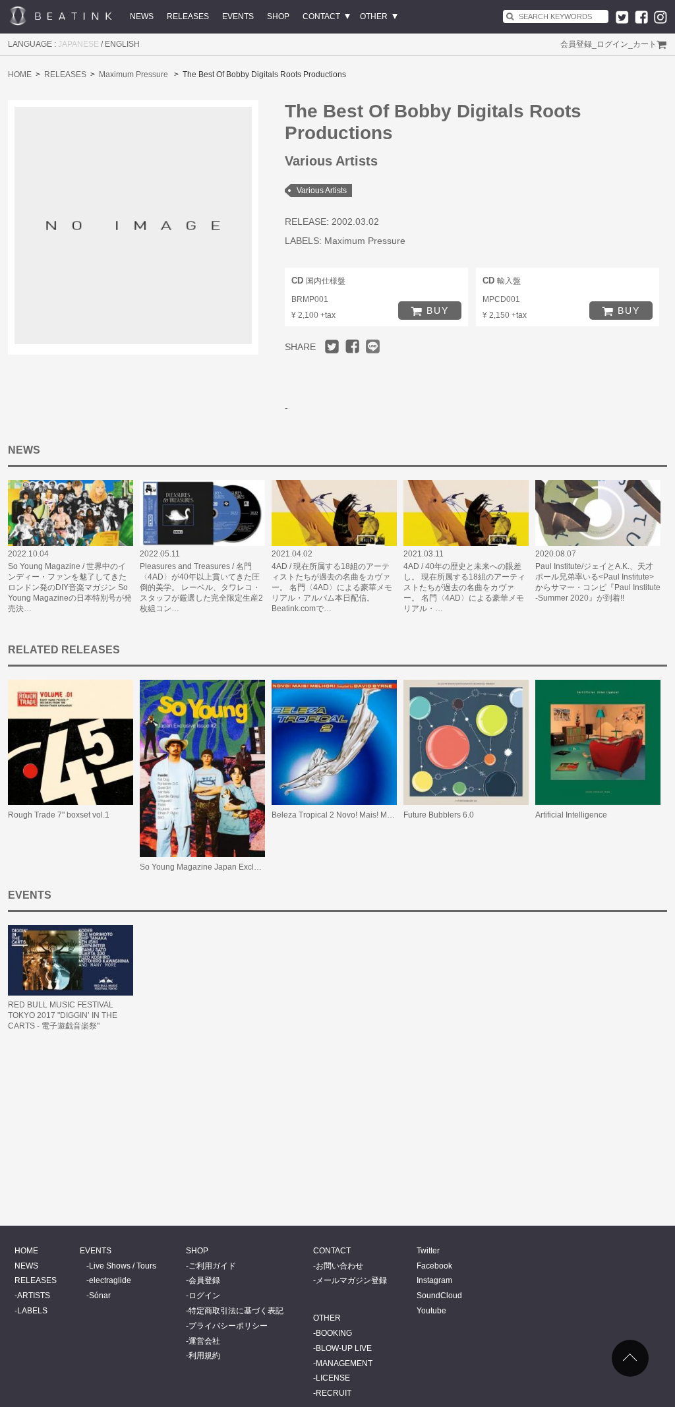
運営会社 (204, 1341)
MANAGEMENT (344, 1363)
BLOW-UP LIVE (344, 1348)
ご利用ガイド (212, 1266)
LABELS (32, 1310)
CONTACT (321, 16)
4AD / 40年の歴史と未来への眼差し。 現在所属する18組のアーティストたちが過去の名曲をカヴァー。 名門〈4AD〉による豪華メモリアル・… (464, 587)
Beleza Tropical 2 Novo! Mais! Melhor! (339, 815)
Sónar (100, 1295)
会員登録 (576, 44)
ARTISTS (33, 1295)
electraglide (110, 1280)
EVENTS (238, 16)
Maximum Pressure (133, 74)
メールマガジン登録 (351, 1280)
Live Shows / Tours (122, 1266)
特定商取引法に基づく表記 (236, 1310)
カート (645, 44)
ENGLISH (122, 44)
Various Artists (322, 190)
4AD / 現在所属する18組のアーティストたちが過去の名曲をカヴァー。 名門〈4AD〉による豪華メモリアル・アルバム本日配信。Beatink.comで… (332, 587)
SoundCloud (439, 1295)
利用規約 (204, 1355)
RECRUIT (333, 1393)
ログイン (612, 44)
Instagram (434, 1280)
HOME (20, 74)
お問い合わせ (339, 1266)
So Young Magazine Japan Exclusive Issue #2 (222, 867)
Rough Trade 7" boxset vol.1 (58, 815)
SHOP (278, 16)
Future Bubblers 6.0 (438, 815)
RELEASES (188, 16)
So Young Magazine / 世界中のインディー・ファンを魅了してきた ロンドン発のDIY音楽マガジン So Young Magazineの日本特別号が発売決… (70, 587)
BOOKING (334, 1333)
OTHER (374, 16)
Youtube (431, 1310)
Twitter (428, 1250)
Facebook (434, 1266)
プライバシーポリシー (228, 1326)
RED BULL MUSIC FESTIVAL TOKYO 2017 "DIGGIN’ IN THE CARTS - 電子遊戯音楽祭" (62, 1015)
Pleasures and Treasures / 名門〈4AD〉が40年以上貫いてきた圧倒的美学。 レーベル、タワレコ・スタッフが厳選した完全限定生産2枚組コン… (201, 587)
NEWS (142, 16)
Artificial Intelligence (571, 815)
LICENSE (333, 1378)
